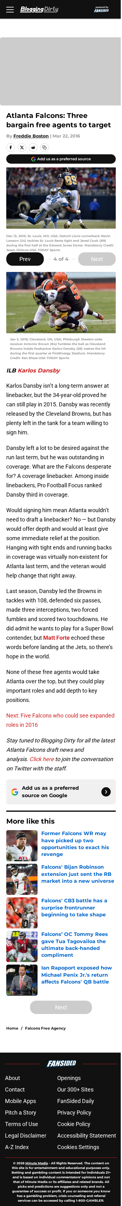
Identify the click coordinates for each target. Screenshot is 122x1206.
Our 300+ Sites (75, 1089)
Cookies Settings (78, 1147)
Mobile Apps (20, 1101)
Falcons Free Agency (45, 1028)
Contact (15, 1089)
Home (12, 1028)
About (12, 1078)
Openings (69, 1078)
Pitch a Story (20, 1112)
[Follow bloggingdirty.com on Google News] (106, 792)
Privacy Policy (74, 1112)
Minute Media (36, 1163)
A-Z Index (17, 1147)
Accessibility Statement (86, 1135)
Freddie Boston (31, 136)
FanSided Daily (75, 1101)
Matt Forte (56, 637)
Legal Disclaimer (25, 1135)
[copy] (44, 147)
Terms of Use (21, 1124)
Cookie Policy (73, 1124)
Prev (25, 259)
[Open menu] (10, 9)
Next (97, 259)
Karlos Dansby (39, 370)
